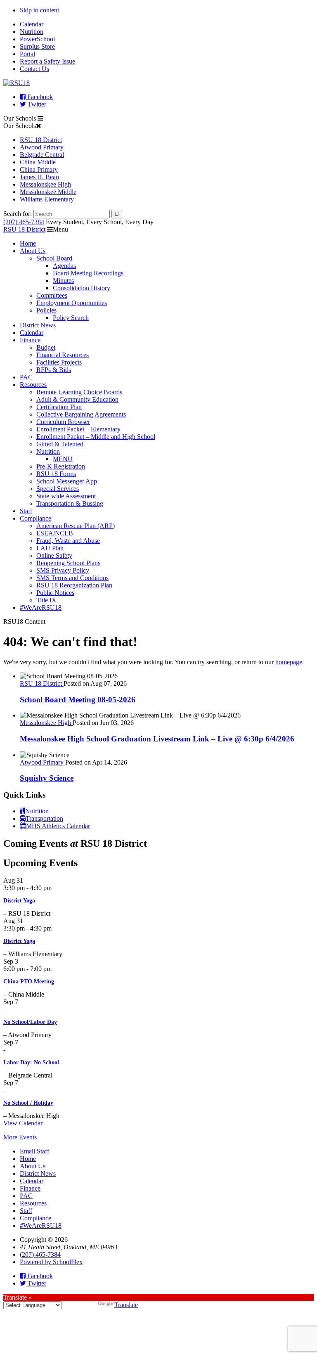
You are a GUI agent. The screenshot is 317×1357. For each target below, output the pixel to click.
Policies (46, 310)
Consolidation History (81, 287)
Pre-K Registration (60, 466)
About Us (32, 250)
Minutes (63, 280)
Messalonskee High (45, 184)
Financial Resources (62, 354)
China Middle (38, 162)
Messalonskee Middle (48, 191)
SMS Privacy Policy (62, 570)
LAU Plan (50, 548)
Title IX (46, 600)
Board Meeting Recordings (88, 273)
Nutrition (31, 31)
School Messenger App (66, 481)
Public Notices (55, 592)
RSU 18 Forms (56, 473)
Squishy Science (46, 778)
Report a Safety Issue (47, 61)
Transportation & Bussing (69, 503)
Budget (45, 347)
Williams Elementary (47, 199)
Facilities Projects (59, 362)
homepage (288, 661)
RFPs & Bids (53, 369)
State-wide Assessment (66, 496)
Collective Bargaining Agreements (81, 414)
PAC (26, 377)
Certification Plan (59, 406)
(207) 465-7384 (23, 221)
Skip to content (39, 10)
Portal (27, 53)
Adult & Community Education (77, 399)
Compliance (35, 518)
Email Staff (34, 1151)
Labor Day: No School (31, 1062)
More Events (20, 1137)
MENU (63, 458)
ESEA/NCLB (54, 533)
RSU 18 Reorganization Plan (74, 585)
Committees (51, 295)
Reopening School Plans (68, 562)
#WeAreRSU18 (41, 607)
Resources (33, 384)
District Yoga (19, 901)
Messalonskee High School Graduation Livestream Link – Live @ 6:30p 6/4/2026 (157, 738)
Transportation (44, 818)
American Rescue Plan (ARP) (75, 525)
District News (38, 325)
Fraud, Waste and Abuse (68, 540)
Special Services (57, 488)
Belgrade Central (42, 154)
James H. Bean (39, 176)
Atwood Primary (42, 147)
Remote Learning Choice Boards (79, 391)
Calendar (31, 24)
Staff (26, 510)
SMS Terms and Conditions (72, 577)
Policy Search (71, 317)
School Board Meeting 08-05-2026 (77, 699)
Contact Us (34, 68)
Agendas (64, 265)
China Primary (39, 169)
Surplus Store (37, 46)
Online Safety (54, 555)
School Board (54, 258)
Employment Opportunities (71, 302)
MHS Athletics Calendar (58, 825)
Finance (30, 339)
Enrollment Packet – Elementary (78, 429)
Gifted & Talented (59, 444)
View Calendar (23, 1123)
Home (28, 243)
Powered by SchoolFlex (51, 1261)
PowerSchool (37, 39)
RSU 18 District (41, 139)
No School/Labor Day (30, 1022)
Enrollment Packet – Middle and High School (95, 436)
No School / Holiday (28, 1103)
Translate (126, 1304)
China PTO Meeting (28, 981)
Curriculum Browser (63, 421)
